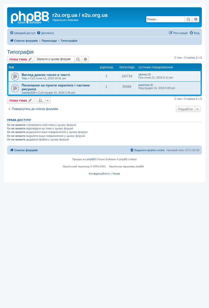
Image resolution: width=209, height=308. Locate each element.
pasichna (144, 84)
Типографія (20, 52)
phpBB (91, 159)
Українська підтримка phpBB (126, 166)
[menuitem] (45, 33)
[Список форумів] (30, 16)
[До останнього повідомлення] (149, 74)
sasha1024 (28, 92)
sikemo (142, 74)
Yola (24, 78)
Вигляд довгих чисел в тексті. (46, 75)
